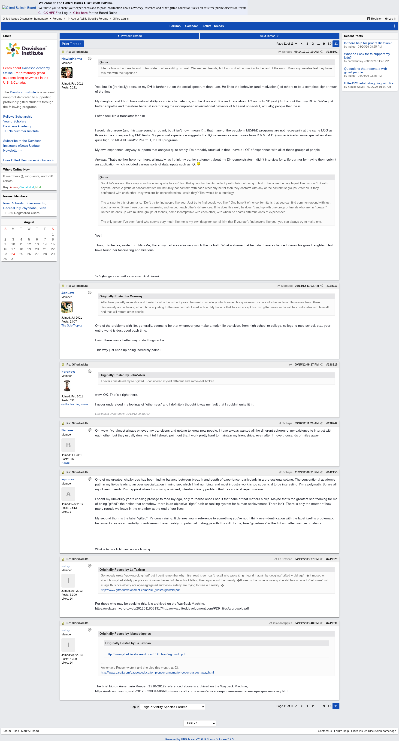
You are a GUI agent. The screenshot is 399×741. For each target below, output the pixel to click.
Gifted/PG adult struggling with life (368, 83)
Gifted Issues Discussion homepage (25, 18)
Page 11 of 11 (285, 43)
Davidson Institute (23, 92)
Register (376, 18)
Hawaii (65, 462)
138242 (333, 423)
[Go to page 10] (302, 43)
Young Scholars (14, 121)
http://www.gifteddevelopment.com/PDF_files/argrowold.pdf (140, 590)
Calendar (191, 26)
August (29, 222)
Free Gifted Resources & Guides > (28, 160)
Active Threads (213, 26)
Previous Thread (131, 36)
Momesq (287, 285)
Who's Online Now (16, 169)
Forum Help (341, 731)
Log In (392, 18)
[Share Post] (321, 51)
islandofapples (282, 623)
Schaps (286, 51)
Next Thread (268, 36)
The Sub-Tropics (71, 325)
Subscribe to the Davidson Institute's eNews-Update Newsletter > (22, 145)
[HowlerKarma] (67, 77)
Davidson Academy (17, 126)
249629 (333, 559)
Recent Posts (353, 36)
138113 (333, 285)
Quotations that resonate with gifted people (365, 70)
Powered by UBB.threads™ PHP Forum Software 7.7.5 (199, 739)
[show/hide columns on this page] (394, 26)
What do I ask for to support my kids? (367, 55)
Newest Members (15, 196)
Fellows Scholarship (17, 116)
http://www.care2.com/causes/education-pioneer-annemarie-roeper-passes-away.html (157, 672)
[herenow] (67, 390)
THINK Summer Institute (21, 131)
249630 (333, 623)
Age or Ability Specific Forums (89, 18)
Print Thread (72, 44)
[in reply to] (290, 364)
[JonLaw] (67, 311)
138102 (333, 51)
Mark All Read (30, 731)
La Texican (285, 559)
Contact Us (325, 731)
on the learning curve (74, 404)
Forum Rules (11, 731)
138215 (333, 364)
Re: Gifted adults (77, 51)
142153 (333, 472)
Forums (57, 18)
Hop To (134, 707)
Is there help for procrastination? (368, 43)
